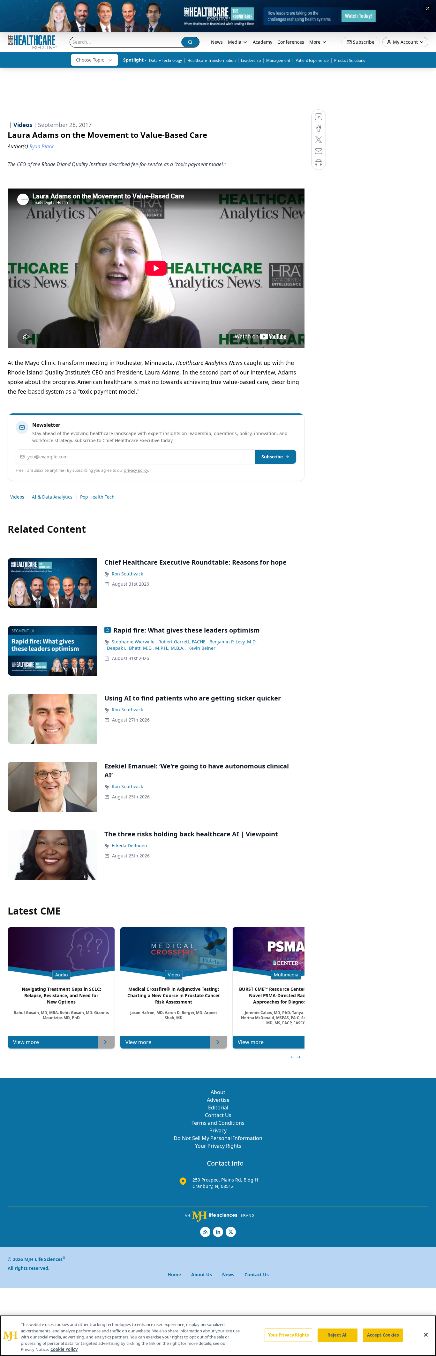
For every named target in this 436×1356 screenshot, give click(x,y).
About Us (201, 1274)
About (218, 1092)
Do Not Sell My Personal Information (218, 1138)
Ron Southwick (127, 574)
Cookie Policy (64, 1349)
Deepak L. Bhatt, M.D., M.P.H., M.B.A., (146, 648)
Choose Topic (90, 60)
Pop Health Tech (97, 497)
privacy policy (136, 470)
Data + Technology (165, 60)
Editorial (218, 1107)
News (217, 42)
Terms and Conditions (218, 1122)
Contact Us (218, 1115)
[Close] (426, 1335)
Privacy (218, 1130)
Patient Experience (312, 60)
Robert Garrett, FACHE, (182, 642)
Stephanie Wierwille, (134, 642)
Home (174, 1274)
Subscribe (272, 457)
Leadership (251, 60)
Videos (17, 497)
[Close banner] (427, 8)
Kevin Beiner (201, 648)
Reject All (337, 1335)
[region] (218, 1335)
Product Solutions (349, 60)
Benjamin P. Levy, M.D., (233, 642)
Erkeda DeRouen (129, 845)
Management (278, 60)
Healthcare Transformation (211, 60)
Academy (262, 42)
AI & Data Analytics (52, 497)
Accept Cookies (383, 1335)
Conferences (290, 42)
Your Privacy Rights (218, 1145)
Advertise (218, 1099)
